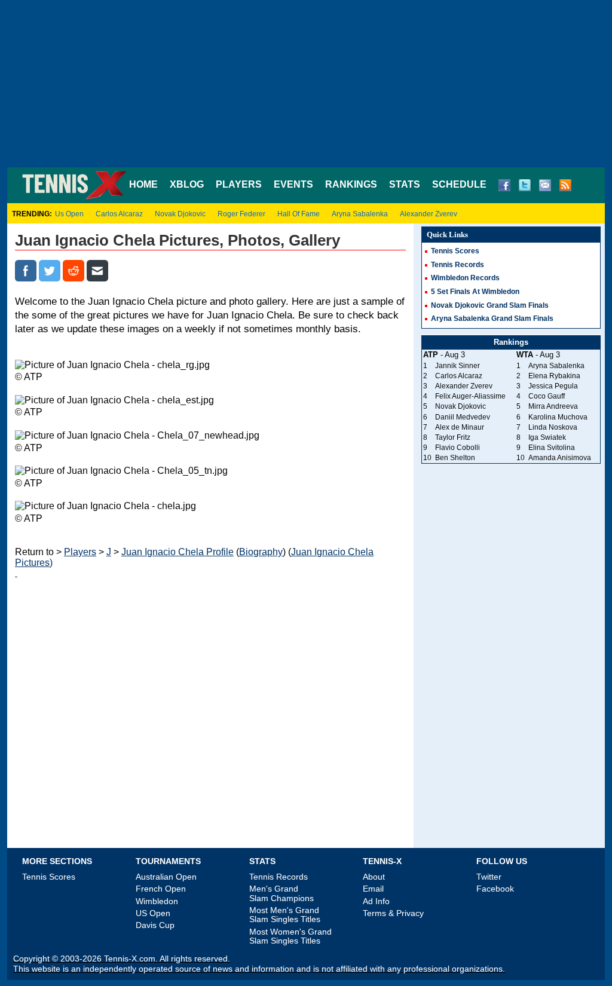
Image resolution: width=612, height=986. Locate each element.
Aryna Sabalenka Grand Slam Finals (492, 318)
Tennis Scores (455, 251)
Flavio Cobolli (457, 447)
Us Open (69, 214)
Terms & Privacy (393, 913)
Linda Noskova (552, 427)
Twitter (488, 876)
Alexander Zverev (428, 214)
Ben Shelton (455, 458)
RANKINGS (351, 184)
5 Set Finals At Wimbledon (475, 291)
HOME (143, 184)
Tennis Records (457, 265)
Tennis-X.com (129, 958)
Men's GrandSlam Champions (281, 893)
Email (373, 888)
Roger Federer (241, 214)
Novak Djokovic (180, 214)
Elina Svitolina (551, 447)
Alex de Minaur (459, 427)
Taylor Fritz (452, 437)
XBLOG (187, 184)
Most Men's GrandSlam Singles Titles (284, 914)
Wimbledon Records (465, 278)
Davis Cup (155, 925)
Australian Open (166, 876)
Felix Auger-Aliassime (470, 396)
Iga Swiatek (547, 437)
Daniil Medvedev (462, 417)
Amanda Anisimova (559, 458)
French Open (161, 888)
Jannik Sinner (457, 366)
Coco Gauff (546, 396)
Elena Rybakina (554, 376)
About (374, 876)
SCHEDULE (459, 184)
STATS (404, 184)
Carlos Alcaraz (119, 214)
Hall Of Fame (298, 214)
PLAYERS (239, 184)
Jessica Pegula (553, 386)
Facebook (495, 888)
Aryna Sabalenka (360, 214)
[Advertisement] (306, 83)
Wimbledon (157, 901)
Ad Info (376, 901)
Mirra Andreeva (553, 406)
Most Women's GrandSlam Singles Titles (290, 936)
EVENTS (293, 184)
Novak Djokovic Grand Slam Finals (490, 305)
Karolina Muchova (557, 417)
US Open (153, 913)
